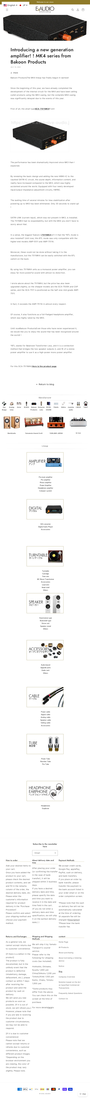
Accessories (45, 529)
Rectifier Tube (45, 761)
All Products (64, 947)
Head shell (46, 587)
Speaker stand (45, 626)
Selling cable (45, 723)
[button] (7, 9)
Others (45, 590)
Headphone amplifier (45, 488)
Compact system (45, 491)
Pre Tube (45, 764)
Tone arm (45, 576)
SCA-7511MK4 (42, 109)
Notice (61, 966)
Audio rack (46, 670)
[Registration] (55, 853)
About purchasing (66, 953)
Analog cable (45, 717)
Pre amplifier (45, 480)
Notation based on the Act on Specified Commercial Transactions (70, 985)
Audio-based (45, 665)
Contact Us (63, 999)
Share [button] (15, 73)
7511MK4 (46, 235)
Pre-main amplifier (45, 477)
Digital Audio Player (45, 527)
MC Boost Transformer (45, 579)
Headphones (45, 806)
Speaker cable (45, 720)
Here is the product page (44, 366)
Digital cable (45, 714)
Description (73, 920)
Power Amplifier (45, 485)
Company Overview (67, 977)
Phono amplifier (45, 482)
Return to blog (46, 384)
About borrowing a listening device (70, 959)
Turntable (45, 571)
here (50, 1007)
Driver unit (45, 623)
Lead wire (45, 585)
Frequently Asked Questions (70, 993)
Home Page (63, 942)
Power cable (45, 712)
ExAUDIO (48, 1093)
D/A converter (46, 524)
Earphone (45, 808)
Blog (60, 971)
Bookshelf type (45, 621)
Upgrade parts (45, 668)
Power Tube (45, 759)
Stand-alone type (45, 618)
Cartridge (45, 574)
